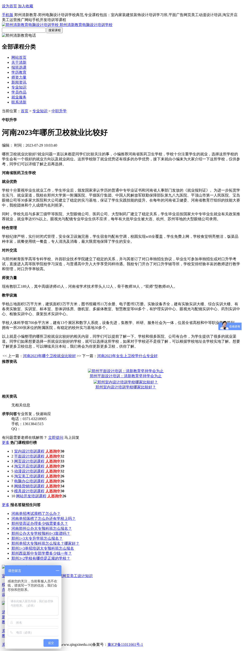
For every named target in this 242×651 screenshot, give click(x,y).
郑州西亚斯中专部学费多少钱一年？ (41, 553)
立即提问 (55, 437)
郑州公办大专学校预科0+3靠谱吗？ (40, 533)
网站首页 (18, 57)
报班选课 (18, 67)
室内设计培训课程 (29, 451)
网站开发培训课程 (31, 496)
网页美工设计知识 (77, 576)
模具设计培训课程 (29, 491)
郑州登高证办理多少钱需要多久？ (39, 523)
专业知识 (18, 87)
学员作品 (18, 92)
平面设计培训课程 (29, 456)
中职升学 (59, 111)
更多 (5, 442)
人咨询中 (52, 451)
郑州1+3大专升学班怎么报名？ (37, 538)
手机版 (7, 15)
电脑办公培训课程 (29, 481)
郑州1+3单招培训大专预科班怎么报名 (42, 548)
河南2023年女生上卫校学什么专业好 (127, 356)
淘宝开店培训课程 (29, 466)
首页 (24, 111)
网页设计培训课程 (29, 461)
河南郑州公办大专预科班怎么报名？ (41, 528)
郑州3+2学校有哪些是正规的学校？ (40, 558)
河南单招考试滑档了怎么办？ (35, 514)
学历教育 (18, 72)
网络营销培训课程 (29, 486)
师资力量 (18, 77)
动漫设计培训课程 (29, 471)
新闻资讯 (18, 82)
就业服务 (18, 97)
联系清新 (18, 102)
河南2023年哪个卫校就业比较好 (49, 356)
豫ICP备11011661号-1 (125, 644)
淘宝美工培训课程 (29, 476)
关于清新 (18, 62)
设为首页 (9, 6)
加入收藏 (25, 6)
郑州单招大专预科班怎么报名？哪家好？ (45, 543)
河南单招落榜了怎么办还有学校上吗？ (43, 518)
